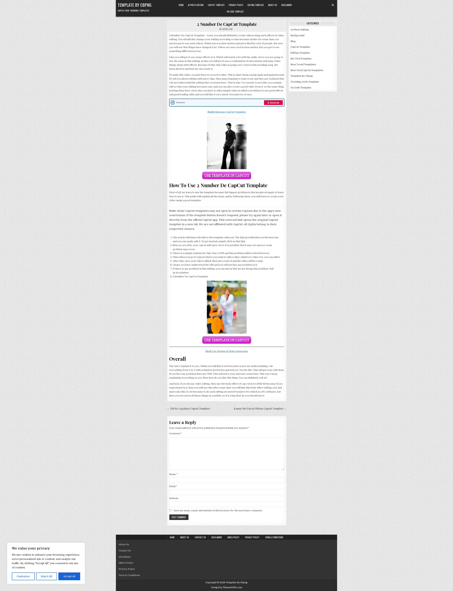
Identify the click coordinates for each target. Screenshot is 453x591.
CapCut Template (216, 5)
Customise (23, 576)
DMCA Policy (233, 537)
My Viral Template (301, 58)
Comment (175, 433)
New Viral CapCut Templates (307, 70)
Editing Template (256, 5)
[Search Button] (333, 5)
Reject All (46, 576)
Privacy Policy (236, 5)
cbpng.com (227, 29)
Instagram (274, 103)
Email (173, 486)
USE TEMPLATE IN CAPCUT (226, 175)
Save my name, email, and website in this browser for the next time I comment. (218, 510)
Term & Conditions (274, 537)
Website (174, 498)
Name (173, 474)
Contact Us (200, 537)
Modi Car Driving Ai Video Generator (226, 351)
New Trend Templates (303, 64)
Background (297, 35)
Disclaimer (286, 5)
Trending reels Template (305, 81)
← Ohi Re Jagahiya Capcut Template (188, 408)
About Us (272, 5)
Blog (293, 41)
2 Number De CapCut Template (227, 24)
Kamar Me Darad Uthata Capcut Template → (260, 408)
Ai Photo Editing (196, 5)
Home (181, 5)
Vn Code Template (235, 11)
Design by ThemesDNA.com (226, 587)
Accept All (69, 576)
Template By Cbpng (134, 5)
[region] (46, 563)
